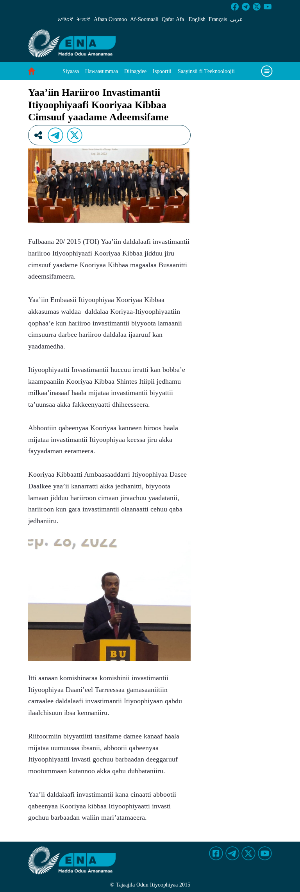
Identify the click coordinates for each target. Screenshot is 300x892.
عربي (236, 19)
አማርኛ (65, 19)
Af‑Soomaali (144, 19)
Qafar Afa (173, 19)
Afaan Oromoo (110, 19)
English (197, 19)
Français (218, 19)
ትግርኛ (84, 19)
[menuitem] (70, 71)
